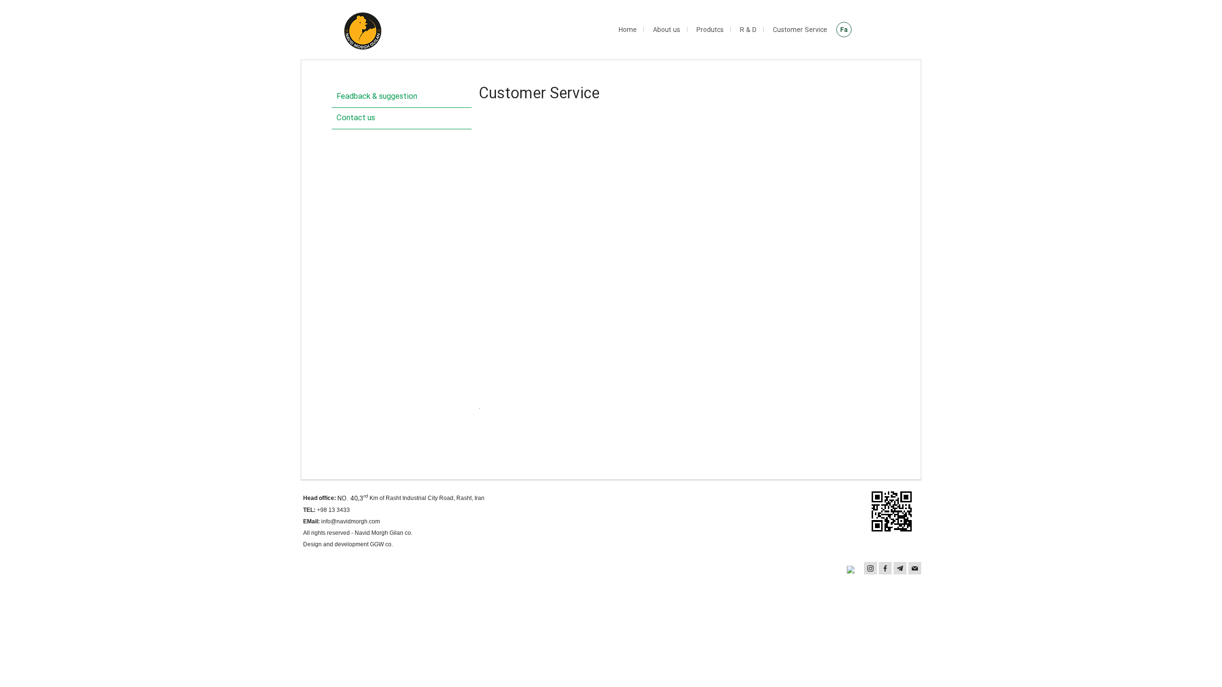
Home (628, 30)
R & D (748, 30)
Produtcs (710, 30)
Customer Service (800, 30)
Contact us (356, 118)
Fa (844, 30)
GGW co (380, 544)
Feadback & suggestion (377, 97)
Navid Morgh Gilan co (383, 533)
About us (666, 30)
